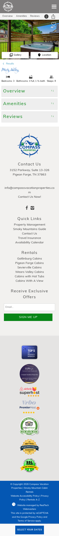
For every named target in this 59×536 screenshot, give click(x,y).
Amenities (21, 16)
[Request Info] (47, 16)
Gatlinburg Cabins (29, 258)
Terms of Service (26, 521)
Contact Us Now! (29, 197)
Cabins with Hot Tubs (29, 276)
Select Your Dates (29, 530)
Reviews (34, 16)
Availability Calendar (29, 242)
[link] (53, 25)
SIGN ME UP (28, 317)
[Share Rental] (54, 16)
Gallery (17, 55)
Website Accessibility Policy (25, 496)
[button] (54, 6)
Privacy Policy (35, 517)
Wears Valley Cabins (29, 272)
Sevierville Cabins (29, 267)
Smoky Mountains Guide (29, 229)
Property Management (29, 224)
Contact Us (29, 233)
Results (9, 64)
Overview (7, 16)
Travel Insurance (29, 238)
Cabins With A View (29, 281)
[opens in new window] (27, 208)
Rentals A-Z (33, 500)
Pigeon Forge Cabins (29, 263)
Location (46, 55)
